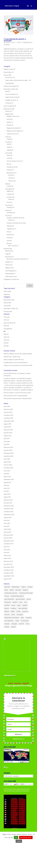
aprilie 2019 (7, 555)
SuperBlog (8, 83)
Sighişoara (8, 268)
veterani (13, 627)
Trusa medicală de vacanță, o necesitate (15, 40)
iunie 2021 (7, 488)
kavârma (7, 605)
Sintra (10, 199)
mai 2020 (6, 526)
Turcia (7, 215)
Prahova (8, 265)
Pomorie (7, 614)
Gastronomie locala (11, 97)
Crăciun (7, 596)
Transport (8, 103)
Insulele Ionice (11, 167)
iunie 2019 (7, 550)
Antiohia (9, 226)
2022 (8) (6, 346)
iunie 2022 (7, 471)
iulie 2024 (6, 438)
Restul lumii (7, 109)
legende (25, 605)
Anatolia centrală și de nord (15, 223)
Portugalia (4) (8, 329)
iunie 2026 (7, 406)
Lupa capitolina (22, 608)
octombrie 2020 (8, 512)
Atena (8, 155)
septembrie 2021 (9, 479)
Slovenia (8, 205)
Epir (8, 164)
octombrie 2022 (8, 468)
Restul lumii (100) (9, 300)
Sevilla (17, 621)
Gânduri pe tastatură (10, 86)
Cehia (7, 137)
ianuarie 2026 (8, 412)
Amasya (30, 587)
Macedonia (10, 173)
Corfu (8, 158)
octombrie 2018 (8, 573)
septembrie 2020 (9, 514)
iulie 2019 (6, 547)
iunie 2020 (7, 523)
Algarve (9, 191)
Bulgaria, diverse (12, 116)
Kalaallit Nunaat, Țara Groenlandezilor (16, 362)
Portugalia (8, 189)
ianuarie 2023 (8, 465)
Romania (6, 249)
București (8, 257)
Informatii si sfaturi (9, 89)
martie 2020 (7, 532)
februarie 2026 (8, 409)
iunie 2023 (7, 459)
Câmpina (8, 262)
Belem (12, 590)
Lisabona (10, 197)
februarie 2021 (8, 500)
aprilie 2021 (7, 494)
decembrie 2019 (9, 541)
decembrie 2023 (9, 453)
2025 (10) (6, 337)
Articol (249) (7, 291)
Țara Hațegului (9, 271)
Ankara (10, 220)
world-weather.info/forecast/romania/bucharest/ (17, 789)
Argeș (7, 254)
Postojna (9, 207)
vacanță (7, 627)
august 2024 (7, 436)
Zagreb (9, 150)
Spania (7, 210)
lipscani (7, 608)
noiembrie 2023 (8, 456)
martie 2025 (7, 427)
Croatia (7, 142)
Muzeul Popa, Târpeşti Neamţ (18, 395)
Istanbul (9, 235)
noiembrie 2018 (8, 570)
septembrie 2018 (9, 576)
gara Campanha (9, 599)
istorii (20, 602)
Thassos (11, 181)
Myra (8, 243)
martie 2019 (7, 558)
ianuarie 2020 (8, 538)
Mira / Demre (12, 246)
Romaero (28, 618)
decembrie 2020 (9, 506)
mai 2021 (6, 491)
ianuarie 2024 (8, 450)
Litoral (9, 119)
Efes (8, 232)
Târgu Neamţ (9, 273)
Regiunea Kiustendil (13, 128)
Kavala (10, 175)
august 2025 (7, 424)
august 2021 (7, 482)
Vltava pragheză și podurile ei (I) (13, 359)
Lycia (8, 240)
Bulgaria (7, 114)
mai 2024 (6, 444)
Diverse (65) (7, 303)
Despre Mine (8, 72)
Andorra (7, 111)
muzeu (18, 611)
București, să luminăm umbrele (16, 259)
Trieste (9, 186)
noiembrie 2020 (8, 509)
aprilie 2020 (7, 529)
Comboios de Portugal (25, 593)
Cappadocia (10, 229)
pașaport (25, 611)
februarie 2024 (8, 447)
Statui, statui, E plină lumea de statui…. (17, 80)
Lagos (19, 605)
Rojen (22, 618)
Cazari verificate (10, 94)
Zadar (9, 147)
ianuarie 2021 (8, 503)
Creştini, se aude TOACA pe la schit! (20, 393)
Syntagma (14, 624)
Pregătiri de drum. (10, 100)
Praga (8, 139)
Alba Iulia (8, 251)
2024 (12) (6, 340)
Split (8, 144)
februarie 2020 (8, 535)
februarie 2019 (8, 561)
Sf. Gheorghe (24, 621)
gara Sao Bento (20, 599)
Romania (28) (8, 311)
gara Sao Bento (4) (9, 323)
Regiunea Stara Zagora (14, 131)
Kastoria (9, 170)
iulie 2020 (6, 520)
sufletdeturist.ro (9, 675)
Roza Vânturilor (9, 621)
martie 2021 (7, 497)
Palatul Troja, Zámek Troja (12, 357)
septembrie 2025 (9, 421)
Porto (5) (6, 320)
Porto (8, 202)
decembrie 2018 (9, 567)
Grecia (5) (7, 317)
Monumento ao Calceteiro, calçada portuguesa (18, 390)
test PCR (21, 624)
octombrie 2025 (8, 418)
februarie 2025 (8, 430)
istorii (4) (6, 326)
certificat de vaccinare (11, 593)
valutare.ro (30, 784)
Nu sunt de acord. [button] (25, 837)
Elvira (8, 42)
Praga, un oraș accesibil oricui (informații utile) (18, 365)
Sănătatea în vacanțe (10, 279)
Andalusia (10, 213)
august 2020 (7, 517)
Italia (6, 184)
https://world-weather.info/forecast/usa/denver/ (16, 791)
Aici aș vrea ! (9, 77)
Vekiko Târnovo (12, 134)
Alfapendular (15, 587)
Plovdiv (9, 125)
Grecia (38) (7, 306)
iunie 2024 (7, 441)
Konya (9, 237)
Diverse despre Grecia (14, 161)
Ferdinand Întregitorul (17, 596)
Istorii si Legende (9, 106)
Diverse (6, 75)
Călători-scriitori (8, 69)
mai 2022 (6, 473)
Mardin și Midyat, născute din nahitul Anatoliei (18, 354)
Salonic (10, 178)
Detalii (19, 841)
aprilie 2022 (7, 476)
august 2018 (7, 579)
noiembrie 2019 (8, 544)
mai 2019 (6, 552)
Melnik (9, 122)
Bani (6, 91)
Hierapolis (8, 602)
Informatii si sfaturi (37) (11, 308)
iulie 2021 (6, 485)
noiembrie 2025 (8, 415)
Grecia (7, 153)
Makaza (7, 611)
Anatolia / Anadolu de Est (14, 218)
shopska (7, 624)
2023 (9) (6, 343)
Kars (25, 602)
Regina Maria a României (12, 618)
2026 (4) (6, 334)
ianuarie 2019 (8, 564)
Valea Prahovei (10, 276)
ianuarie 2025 (8, 433)
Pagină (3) (7, 294)
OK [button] (16, 837)
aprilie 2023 (7, 462)
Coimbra (9, 194)
